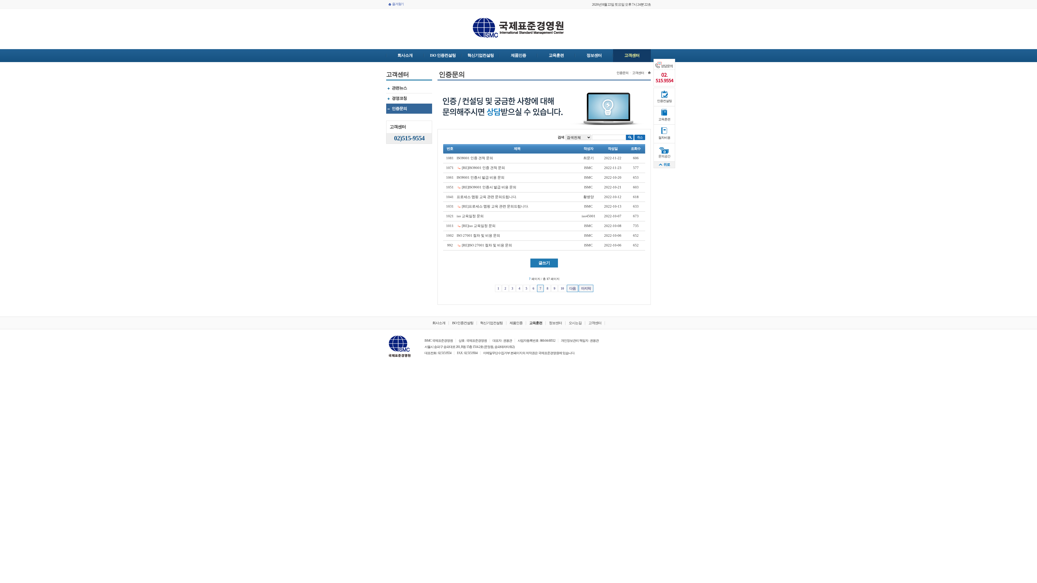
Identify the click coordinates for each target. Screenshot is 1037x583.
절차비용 (664, 138)
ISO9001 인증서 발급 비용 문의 (480, 177)
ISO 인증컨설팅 (443, 55)
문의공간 (664, 156)
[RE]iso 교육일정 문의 (479, 226)
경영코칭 (396, 99)
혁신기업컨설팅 (480, 55)
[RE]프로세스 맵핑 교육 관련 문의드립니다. (495, 206)
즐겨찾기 (398, 4)
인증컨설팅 (664, 101)
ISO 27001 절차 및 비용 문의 (478, 235)
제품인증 (518, 55)
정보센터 (594, 55)
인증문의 (396, 109)
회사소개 (405, 55)
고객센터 (631, 55)
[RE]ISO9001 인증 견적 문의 (483, 168)
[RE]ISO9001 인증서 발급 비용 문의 (489, 187)
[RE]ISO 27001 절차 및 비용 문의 (487, 245)
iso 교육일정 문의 (470, 216)
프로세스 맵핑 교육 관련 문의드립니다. (487, 197)
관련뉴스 (396, 88)
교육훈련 (556, 55)
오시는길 (575, 323)
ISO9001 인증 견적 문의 (475, 158)
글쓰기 (544, 263)
